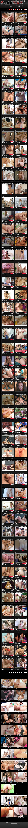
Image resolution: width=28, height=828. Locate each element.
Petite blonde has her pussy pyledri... (8, 79)
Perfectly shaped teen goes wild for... (21, 408)
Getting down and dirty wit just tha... (20, 13)
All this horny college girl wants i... (20, 646)
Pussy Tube (7, 817)
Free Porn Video (7, 688)
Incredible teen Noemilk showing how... (21, 501)
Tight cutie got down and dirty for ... (7, 250)
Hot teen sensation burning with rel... (21, 237)
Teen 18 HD (20, 770)
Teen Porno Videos (20, 688)
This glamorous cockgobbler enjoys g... (21, 474)
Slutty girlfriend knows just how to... (21, 382)
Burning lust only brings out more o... (21, 659)
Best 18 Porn (20, 723)
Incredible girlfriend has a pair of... (7, 145)
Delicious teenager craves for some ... (21, 92)
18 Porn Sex (20, 712)
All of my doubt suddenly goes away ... (7, 606)
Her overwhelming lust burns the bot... (21, 105)
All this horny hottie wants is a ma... (8, 514)
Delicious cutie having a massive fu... (21, 224)
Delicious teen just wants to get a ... (7, 593)
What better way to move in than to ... (7, 527)
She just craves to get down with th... (8, 501)
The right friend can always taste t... (20, 79)
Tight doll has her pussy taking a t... (21, 52)
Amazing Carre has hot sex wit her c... (8, 158)
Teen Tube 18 (8, 747)
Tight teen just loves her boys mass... (8, 369)
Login (25, 0)
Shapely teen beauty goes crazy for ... (8, 52)
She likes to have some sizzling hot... (8, 131)
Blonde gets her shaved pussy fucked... (21, 540)
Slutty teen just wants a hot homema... (21, 39)
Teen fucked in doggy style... (8, 540)
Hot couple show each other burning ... (8, 487)
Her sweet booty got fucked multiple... (7, 197)
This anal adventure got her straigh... (21, 316)
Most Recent (19, 6)
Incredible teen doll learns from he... (20, 527)
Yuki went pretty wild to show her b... (8, 395)
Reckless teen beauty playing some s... (21, 250)
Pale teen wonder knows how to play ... (20, 210)
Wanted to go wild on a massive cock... (8, 448)
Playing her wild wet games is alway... (8, 474)
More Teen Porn (7, 794)
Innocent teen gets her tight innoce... (8, 659)
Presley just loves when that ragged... (8, 461)
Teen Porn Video (20, 747)
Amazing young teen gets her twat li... (7, 276)
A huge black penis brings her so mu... (21, 145)
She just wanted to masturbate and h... (21, 65)
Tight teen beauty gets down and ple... (8, 92)
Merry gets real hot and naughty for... (8, 210)
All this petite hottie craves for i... (8, 65)
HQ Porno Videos (8, 805)
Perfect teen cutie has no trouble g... (20, 131)
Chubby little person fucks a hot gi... (21, 342)
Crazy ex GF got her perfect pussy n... (7, 408)
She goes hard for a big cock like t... (8, 118)
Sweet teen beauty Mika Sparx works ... (21, 118)
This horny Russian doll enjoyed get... (21, 276)
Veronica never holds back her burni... (8, 435)
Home (7, 6)
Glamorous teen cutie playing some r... (21, 26)
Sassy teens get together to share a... (20, 553)
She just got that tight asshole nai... (8, 26)
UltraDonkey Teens (7, 723)
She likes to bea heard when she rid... (8, 580)
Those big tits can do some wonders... (8, 13)
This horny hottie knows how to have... (8, 646)
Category (12, 6)
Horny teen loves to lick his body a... (8, 619)
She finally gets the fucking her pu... (21, 184)
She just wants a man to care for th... (21, 158)
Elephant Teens (20, 700)
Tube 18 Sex (7, 758)
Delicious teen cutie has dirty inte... (20, 303)
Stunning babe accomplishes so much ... (20, 263)
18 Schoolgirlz (20, 735)
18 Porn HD (7, 770)
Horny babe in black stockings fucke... (20, 356)
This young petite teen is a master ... (21, 487)
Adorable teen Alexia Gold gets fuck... (21, 619)
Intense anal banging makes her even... (7, 567)
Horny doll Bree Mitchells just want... (20, 171)
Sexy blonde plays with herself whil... (8, 105)
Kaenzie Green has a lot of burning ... (21, 567)
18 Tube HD (7, 700)
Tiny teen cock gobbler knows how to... (21, 197)
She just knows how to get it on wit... (21, 329)
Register (26, 1)
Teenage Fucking (20, 782)
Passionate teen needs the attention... (21, 593)
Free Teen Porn (20, 817)
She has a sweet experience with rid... (20, 290)
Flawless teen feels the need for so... (21, 606)
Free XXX (7, 712)
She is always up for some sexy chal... (8, 356)
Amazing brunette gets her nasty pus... (8, 263)
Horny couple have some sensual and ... (7, 632)
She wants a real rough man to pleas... (8, 382)
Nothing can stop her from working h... (8, 224)
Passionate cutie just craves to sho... (20, 421)
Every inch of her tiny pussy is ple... (21, 632)
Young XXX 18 (20, 758)
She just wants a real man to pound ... (20, 369)
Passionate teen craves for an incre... (21, 580)
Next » (25, 9)
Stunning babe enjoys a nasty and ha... (21, 395)
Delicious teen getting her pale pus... (7, 290)
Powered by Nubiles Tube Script (14, 824)
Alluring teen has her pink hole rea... (7, 184)
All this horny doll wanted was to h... (7, 303)
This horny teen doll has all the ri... (21, 448)
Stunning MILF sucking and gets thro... (8, 39)
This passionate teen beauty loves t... (7, 553)
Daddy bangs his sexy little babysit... (8, 171)
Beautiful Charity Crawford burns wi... (21, 435)
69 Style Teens (20, 805)
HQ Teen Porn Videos (8, 782)
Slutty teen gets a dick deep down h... (8, 316)
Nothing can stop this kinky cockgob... (8, 329)
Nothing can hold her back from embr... (8, 342)
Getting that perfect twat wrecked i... (20, 514)
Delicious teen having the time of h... (7, 237)
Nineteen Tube (7, 735)
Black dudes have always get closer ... (7, 421)
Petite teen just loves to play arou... (21, 461)
